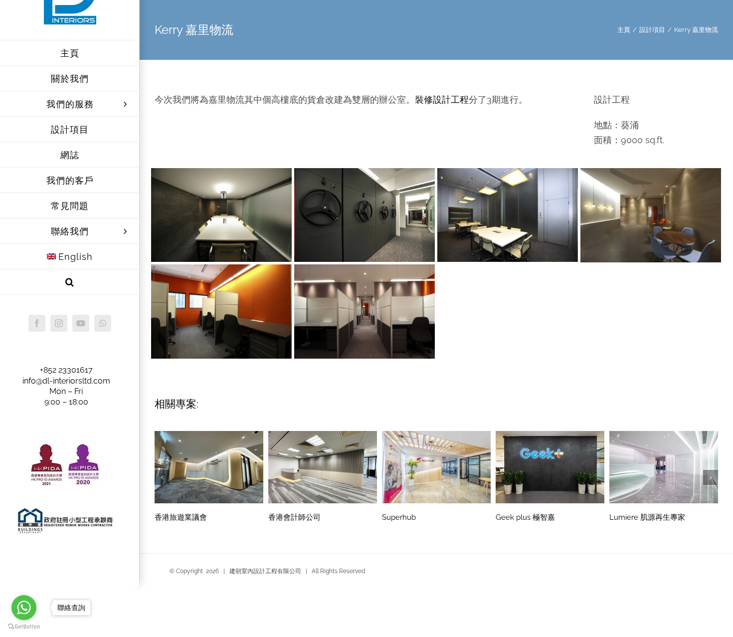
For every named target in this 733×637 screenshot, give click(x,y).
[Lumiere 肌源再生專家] (663, 466)
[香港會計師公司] (322, 466)
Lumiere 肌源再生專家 (647, 517)
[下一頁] (710, 477)
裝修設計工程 (442, 99)
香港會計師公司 (294, 517)
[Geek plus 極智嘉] (550, 466)
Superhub (399, 517)
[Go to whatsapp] (23, 607)
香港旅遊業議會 (181, 517)
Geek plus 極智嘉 (525, 517)
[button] (70, 282)
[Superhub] (436, 466)
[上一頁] (162, 477)
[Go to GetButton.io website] (24, 627)
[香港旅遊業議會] (209, 466)
